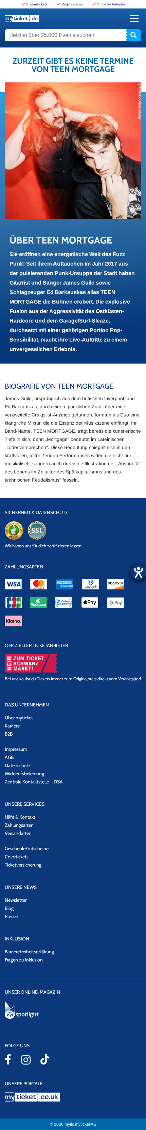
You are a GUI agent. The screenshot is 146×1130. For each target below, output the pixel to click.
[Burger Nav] (134, 18)
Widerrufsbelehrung (24, 774)
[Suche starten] (133, 35)
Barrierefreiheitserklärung (29, 952)
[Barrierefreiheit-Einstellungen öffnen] (138, 572)
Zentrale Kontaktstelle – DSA (34, 782)
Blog (9, 908)
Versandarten (18, 833)
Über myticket (19, 718)
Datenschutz (18, 765)
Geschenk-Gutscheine (27, 848)
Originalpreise (72, 4)
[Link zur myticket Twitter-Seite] (44, 1059)
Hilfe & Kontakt (20, 817)
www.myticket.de (22, 18)
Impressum (16, 749)
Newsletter (15, 900)
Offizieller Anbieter (111, 4)
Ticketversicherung (23, 865)
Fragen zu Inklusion (24, 960)
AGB (9, 757)
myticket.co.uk (73, 1097)
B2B (9, 734)
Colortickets (17, 857)
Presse (11, 916)
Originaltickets (37, 4)
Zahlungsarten (19, 825)
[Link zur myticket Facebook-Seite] (8, 1059)
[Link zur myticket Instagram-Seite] (26, 1059)
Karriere (12, 726)
